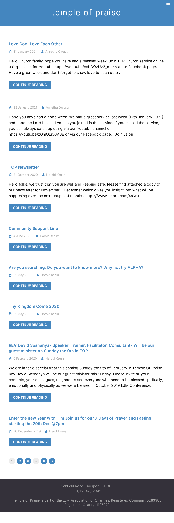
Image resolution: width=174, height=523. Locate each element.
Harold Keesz (55, 174)
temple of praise (86, 12)
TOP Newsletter (24, 167)
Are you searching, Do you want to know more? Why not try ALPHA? (76, 267)
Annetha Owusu (56, 51)
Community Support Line (33, 228)
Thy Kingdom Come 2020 (34, 306)
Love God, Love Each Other (35, 44)
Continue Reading (30, 85)
